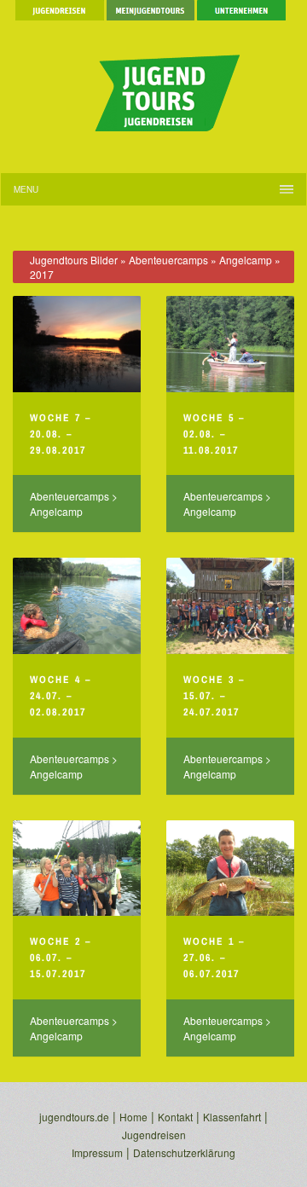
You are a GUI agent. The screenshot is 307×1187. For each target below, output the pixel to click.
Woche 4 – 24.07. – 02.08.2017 (60, 696)
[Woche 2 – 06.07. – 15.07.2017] (77, 868)
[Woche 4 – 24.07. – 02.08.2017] (77, 606)
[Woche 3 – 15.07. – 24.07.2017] (230, 606)
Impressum (97, 1152)
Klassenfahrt (232, 1116)
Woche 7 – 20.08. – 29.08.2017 (60, 434)
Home (133, 1116)
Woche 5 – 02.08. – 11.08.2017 (214, 434)
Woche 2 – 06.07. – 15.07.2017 (60, 958)
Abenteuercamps (168, 259)
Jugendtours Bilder (74, 259)
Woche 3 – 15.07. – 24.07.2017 (214, 696)
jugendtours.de (74, 1116)
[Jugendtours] (153, 85)
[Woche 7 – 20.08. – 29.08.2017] (77, 344)
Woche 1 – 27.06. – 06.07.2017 (214, 958)
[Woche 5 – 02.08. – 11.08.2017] (230, 344)
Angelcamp (245, 259)
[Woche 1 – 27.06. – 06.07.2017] (230, 868)
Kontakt (175, 1116)
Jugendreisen (154, 1134)
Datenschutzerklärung (184, 1152)
